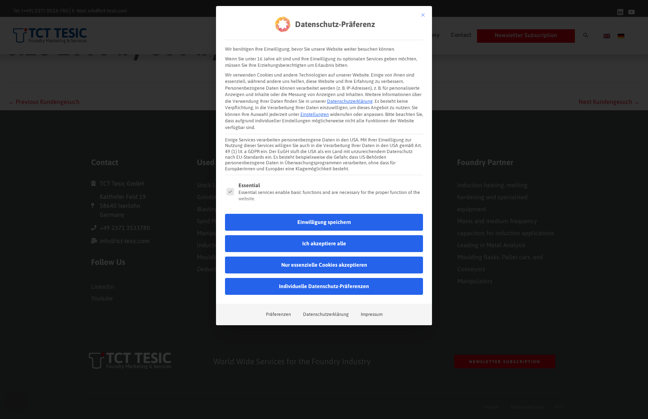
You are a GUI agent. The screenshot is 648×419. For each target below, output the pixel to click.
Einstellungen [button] (314, 114)
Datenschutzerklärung (350, 101)
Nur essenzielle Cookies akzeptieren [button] (324, 265)
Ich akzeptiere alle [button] (324, 243)
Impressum (371, 314)
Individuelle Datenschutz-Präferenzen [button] (324, 286)
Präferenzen (278, 314)
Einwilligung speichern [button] (324, 222)
